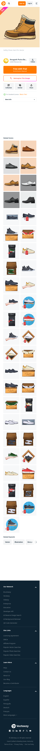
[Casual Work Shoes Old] (11, 181)
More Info (8, 98)
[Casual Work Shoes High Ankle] (11, 267)
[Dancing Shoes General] (11, 232)
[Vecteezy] (3, 3)
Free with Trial (20, 69)
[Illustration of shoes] (11, 284)
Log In (30, 3)
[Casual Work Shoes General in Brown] (11, 215)
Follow (33, 62)
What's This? (23, 94)
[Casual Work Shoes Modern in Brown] (11, 198)
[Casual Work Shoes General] (11, 249)
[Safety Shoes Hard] (11, 147)
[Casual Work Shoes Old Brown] (11, 164)
